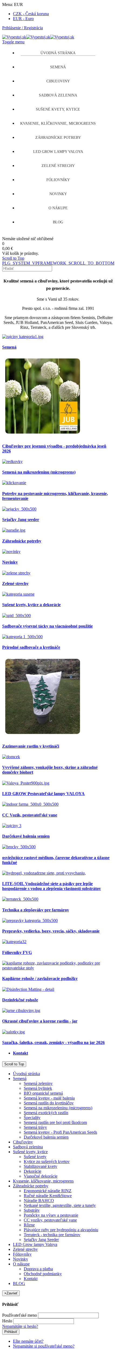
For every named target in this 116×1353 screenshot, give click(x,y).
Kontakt (20, 1053)
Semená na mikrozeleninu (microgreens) (39, 472)
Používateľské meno (19, 1315)
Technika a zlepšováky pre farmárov (35, 910)
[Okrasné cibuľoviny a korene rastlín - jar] (21, 1010)
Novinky (10, 562)
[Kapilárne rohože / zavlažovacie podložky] (58, 968)
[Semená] (22, 336)
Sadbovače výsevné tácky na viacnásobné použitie (47, 626)
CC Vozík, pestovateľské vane (29, 815)
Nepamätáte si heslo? (20, 1326)
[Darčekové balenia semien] (11, 825)
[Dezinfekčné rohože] (28, 989)
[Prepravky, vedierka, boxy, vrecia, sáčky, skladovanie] (30, 920)
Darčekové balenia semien (26, 836)
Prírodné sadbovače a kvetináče (31, 647)
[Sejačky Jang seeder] (19, 509)
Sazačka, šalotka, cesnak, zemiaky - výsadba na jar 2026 (53, 1042)
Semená (9, 347)
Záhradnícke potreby (21, 541)
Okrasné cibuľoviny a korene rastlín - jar (39, 1021)
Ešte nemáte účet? (28, 1341)
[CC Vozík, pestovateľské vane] (30, 804)
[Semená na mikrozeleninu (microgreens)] (12, 461)
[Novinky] (11, 551)
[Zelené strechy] (16, 573)
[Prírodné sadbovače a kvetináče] (22, 636)
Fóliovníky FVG (17, 952)
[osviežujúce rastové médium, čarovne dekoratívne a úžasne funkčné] (19, 846)
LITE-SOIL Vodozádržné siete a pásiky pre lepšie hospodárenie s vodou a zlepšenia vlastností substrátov (51, 886)
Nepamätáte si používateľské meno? (43, 1346)
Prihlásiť (10, 1332)
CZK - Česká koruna (31, 13)
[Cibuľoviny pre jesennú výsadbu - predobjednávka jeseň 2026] (42, 435)
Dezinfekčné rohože (20, 1000)
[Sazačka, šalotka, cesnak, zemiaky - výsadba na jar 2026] (13, 1032)
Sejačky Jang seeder (20, 519)
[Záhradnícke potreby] (13, 530)
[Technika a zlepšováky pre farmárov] (20, 899)
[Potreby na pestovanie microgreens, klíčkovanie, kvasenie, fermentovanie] (14, 482)
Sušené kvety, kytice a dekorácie (31, 604)
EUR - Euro (23, 18)
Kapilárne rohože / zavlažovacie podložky (40, 978)
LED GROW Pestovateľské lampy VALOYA (43, 793)
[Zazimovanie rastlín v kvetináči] (42, 735)
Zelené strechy (15, 583)
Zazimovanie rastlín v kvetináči (30, 746)
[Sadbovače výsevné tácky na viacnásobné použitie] (16, 615)
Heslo (7, 1321)
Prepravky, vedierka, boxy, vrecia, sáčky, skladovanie (51, 931)
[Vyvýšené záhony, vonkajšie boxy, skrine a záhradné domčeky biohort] (11, 756)
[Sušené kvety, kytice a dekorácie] (18, 594)
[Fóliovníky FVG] (14, 941)
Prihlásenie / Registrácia (22, 27)
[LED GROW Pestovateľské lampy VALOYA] (25, 783)
